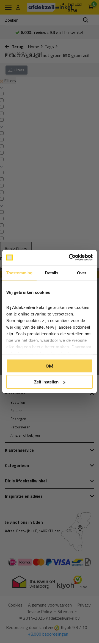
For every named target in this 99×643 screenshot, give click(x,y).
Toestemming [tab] (19, 272)
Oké (49, 365)
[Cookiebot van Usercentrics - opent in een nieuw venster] (70, 257)
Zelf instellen (46, 382)
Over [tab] (81, 272)
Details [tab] (51, 272)
